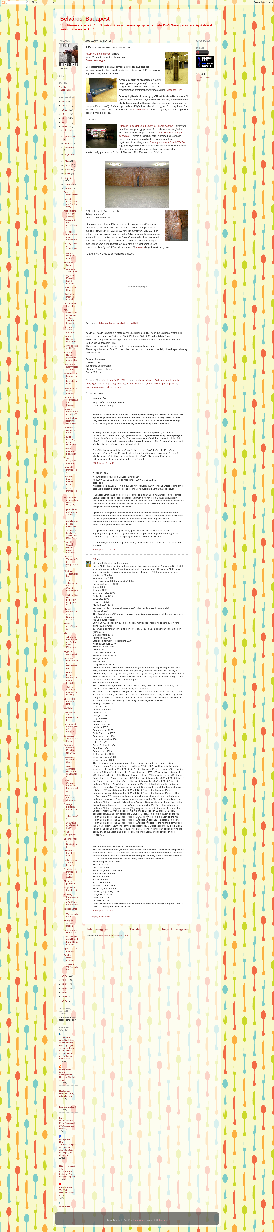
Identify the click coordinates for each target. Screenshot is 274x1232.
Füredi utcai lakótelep (70, 304)
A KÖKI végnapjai (70, 833)
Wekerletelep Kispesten (70, 288)
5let (61, 1118)
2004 (65, 992)
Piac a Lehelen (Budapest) (70, 797)
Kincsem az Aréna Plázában (70, 329)
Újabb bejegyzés (96, 929)
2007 (65, 980)
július (67, 161)
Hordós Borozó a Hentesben (70, 339)
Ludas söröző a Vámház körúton (71, 862)
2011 (64, 118)
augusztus (70, 154)
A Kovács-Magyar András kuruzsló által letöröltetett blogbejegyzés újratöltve (67, 1150)
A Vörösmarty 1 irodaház (70, 270)
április (68, 173)
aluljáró (140, 380)
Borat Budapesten (71, 193)
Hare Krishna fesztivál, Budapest (70, 421)
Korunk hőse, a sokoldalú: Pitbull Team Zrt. (71, 501)
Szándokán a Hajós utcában (70, 390)
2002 (65, 1001)
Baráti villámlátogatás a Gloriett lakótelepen (71, 585)
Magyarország (118, 383)
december (70, 130)
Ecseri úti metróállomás (71, 626)
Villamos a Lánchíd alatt (69, 853)
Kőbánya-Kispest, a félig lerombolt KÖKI (119, 323)
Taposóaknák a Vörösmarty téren (71, 913)
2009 (65, 126)
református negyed (95, 387)
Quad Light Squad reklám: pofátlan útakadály (70, 547)
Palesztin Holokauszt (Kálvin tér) (70, 759)
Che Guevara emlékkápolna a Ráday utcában (71, 940)
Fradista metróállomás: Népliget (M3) (71, 203)
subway (109, 387)
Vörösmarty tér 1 (69, 263)
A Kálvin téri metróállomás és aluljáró (71, 873)
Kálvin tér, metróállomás (98, 53)
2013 (65, 110)
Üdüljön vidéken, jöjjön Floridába (70, 441)
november (70, 137)
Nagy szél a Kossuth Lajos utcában (70, 279)
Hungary (90, 383)
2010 (65, 122)
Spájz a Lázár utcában (71, 949)
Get (197, 77)
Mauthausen (132, 383)
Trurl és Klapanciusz (65, 88)
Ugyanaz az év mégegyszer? (71, 716)
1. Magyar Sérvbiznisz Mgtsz (71, 738)
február (68, 184)
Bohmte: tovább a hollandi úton (69, 480)
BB (94, 559)
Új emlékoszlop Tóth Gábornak (71, 522)
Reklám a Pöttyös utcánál (69, 255)
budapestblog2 (67, 1107)
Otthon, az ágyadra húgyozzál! (70, 451)
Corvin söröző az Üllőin (71, 347)
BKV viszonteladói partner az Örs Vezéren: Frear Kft (71, 316)
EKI (65, 633)
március (68, 178)
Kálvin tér (99, 383)
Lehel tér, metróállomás (71, 470)
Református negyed (96, 60)
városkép (140, 247)
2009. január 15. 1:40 (103, 910)
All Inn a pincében (69, 882)
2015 (65, 101)
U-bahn (118, 387)
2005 (65, 988)
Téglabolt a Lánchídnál (70, 889)
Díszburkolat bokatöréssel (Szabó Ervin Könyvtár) (70, 642)
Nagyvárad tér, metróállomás (71, 224)
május (68, 169)
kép (107, 383)
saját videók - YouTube (66, 1188)
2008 (65, 976)
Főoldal (135, 929)
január (68, 188)
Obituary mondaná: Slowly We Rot (167, 142)
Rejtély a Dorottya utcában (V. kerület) (71, 691)
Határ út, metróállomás (71, 491)
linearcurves (139, 1220)
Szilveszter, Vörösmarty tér (71, 967)
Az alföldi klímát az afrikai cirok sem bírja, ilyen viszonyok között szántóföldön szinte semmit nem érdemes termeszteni (67, 1049)
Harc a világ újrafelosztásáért (71, 825)
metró (143, 383)
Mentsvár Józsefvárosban (71, 573)
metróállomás (154, 383)
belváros (149, 380)
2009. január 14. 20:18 (104, 549)
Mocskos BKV (174, 90)
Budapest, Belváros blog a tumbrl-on (66, 1093)
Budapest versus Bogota (68, 923)
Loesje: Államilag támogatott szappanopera (70, 771)
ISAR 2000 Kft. (166, 126)
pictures (173, 383)
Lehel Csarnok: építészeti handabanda (71, 785)
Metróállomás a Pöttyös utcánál (71, 213)
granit (168, 380)
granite (176, 380)
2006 (65, 984)
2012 (65, 114)
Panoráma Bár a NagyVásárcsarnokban (71, 356)
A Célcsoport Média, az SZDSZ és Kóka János (71, 534)
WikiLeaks (64, 1206)
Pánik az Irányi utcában (69, 957)
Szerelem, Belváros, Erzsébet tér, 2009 (70, 749)
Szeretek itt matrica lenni (69, 701)
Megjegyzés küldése (100, 917)
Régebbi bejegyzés (175, 929)
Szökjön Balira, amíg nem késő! (71, 411)
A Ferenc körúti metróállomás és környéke (71, 677)
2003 (65, 996)
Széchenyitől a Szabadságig (71, 843)
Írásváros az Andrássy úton (70, 430)
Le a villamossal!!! (71, 816)
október (69, 143)
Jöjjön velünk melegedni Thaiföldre (70, 512)
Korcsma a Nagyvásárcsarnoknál (71, 367)
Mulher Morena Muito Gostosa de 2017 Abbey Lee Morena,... (67, 1124)
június (68, 165)
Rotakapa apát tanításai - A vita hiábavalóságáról (67, 1174)
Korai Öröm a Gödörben (70, 931)
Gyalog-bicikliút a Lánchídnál (70, 807)
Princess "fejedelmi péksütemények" (138, 126)
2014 (65, 105)
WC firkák (69, 708)
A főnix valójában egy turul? (70, 460)
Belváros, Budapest (85, 18)
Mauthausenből (141, 109)
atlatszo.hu (65, 1037)
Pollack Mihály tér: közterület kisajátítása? (71, 600)
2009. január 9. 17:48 (103, 463)
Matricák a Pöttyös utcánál (69, 297)
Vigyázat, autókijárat (70, 652)
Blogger (163, 1220)
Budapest (159, 380)
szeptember (70, 147)
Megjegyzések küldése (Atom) (114, 935)
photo (165, 383)
